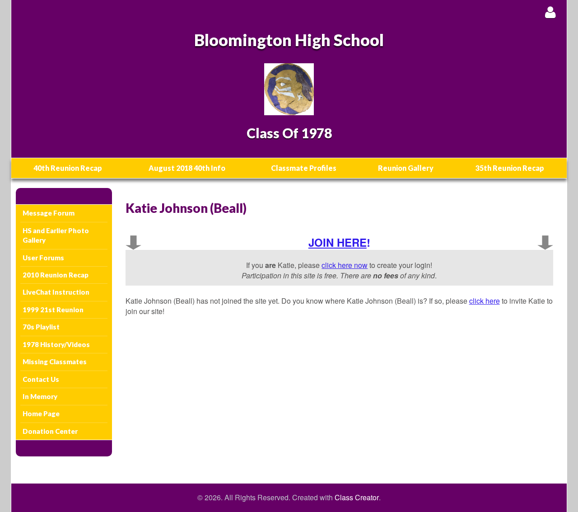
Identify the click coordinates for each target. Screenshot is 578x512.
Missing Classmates (55, 361)
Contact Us (41, 379)
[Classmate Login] (550, 12)
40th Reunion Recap (67, 168)
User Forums (43, 258)
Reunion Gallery (406, 168)
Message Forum (49, 213)
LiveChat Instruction (56, 292)
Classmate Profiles (303, 168)
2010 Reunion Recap (56, 275)
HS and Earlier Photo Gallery (56, 235)
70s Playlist (41, 327)
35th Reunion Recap (509, 168)
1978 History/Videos (56, 344)
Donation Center (50, 431)
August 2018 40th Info (187, 168)
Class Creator (357, 498)
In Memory (40, 396)
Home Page (41, 413)
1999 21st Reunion (53, 309)
